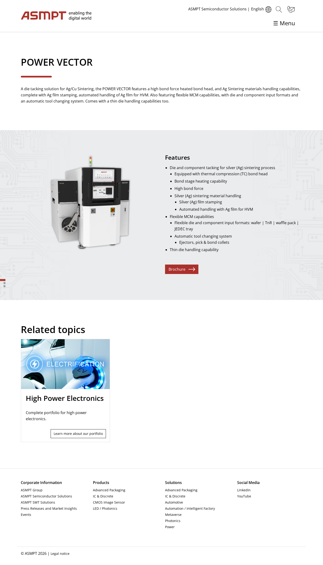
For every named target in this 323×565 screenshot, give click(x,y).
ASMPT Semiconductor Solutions (46, 496)
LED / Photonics (105, 508)
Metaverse (173, 514)
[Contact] (290, 9)
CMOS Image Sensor (109, 502)
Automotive (174, 502)
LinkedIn (244, 490)
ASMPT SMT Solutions (38, 502)
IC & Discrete (103, 496)
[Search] (278, 9)
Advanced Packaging (109, 490)
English (257, 9)
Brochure (177, 269)
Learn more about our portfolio (78, 433)
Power (170, 527)
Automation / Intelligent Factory (190, 508)
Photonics (172, 520)
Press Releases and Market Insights (49, 508)
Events (26, 514)
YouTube (244, 496)
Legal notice (60, 553)
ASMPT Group (32, 490)
